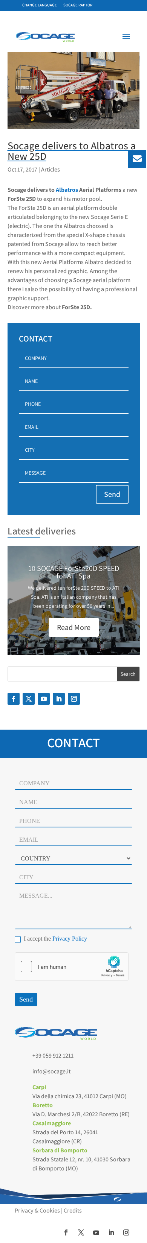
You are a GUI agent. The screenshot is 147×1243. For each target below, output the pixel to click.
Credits (73, 1210)
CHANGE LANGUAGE (39, 5)
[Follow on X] (29, 699)
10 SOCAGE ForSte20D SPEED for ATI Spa (73, 572)
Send (112, 494)
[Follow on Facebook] (14, 699)
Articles (50, 169)
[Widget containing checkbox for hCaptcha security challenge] (72, 966)
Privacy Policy (69, 938)
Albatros (67, 190)
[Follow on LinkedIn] (59, 699)
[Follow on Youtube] (44, 699)
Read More (73, 627)
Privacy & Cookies (37, 1210)
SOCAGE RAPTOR (77, 5)
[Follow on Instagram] (74, 699)
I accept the (54, 938)
